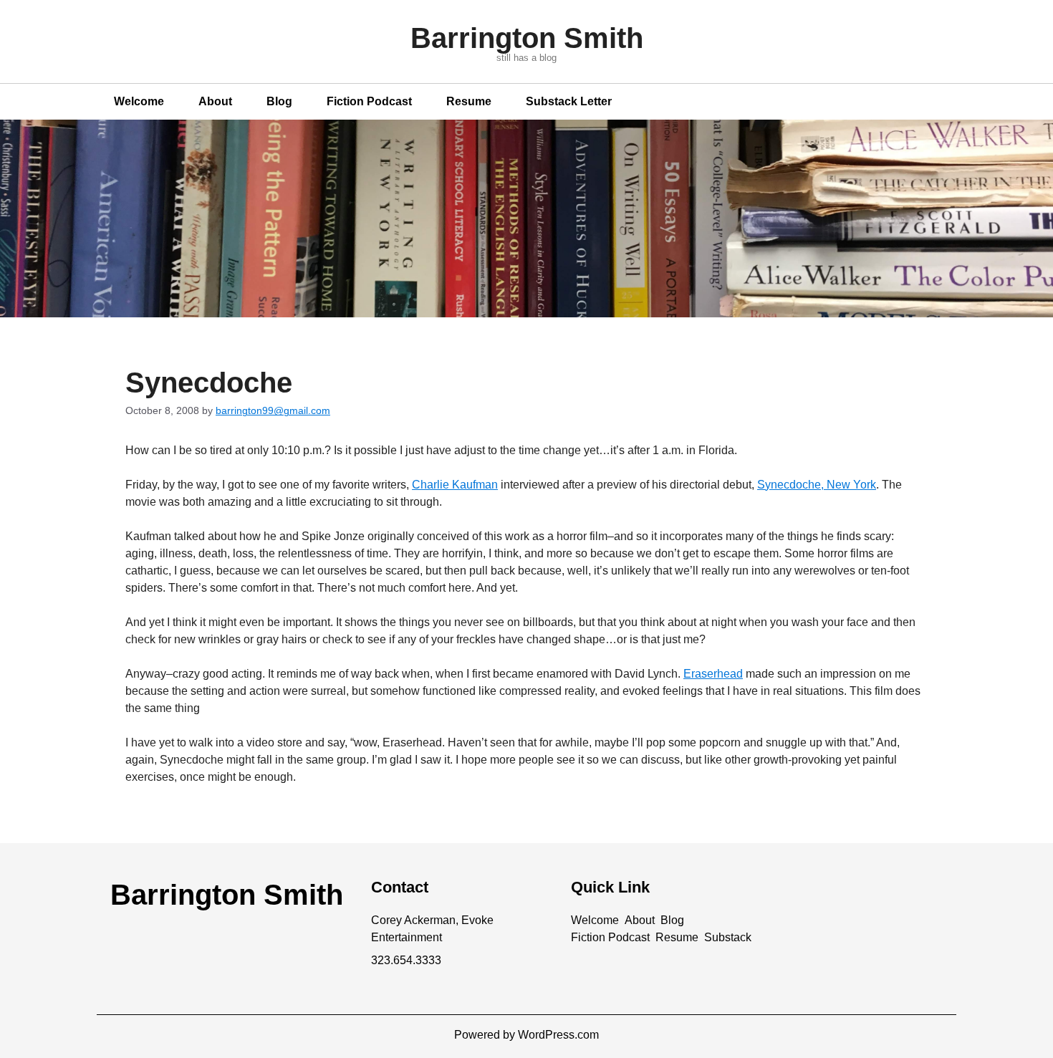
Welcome (139, 101)
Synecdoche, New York (816, 484)
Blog (279, 101)
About (215, 101)
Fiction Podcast (369, 101)
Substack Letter (569, 101)
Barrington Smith (526, 38)
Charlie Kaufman (455, 484)
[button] (595, 920)
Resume (468, 101)
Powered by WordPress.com (526, 1035)
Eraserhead (713, 674)
